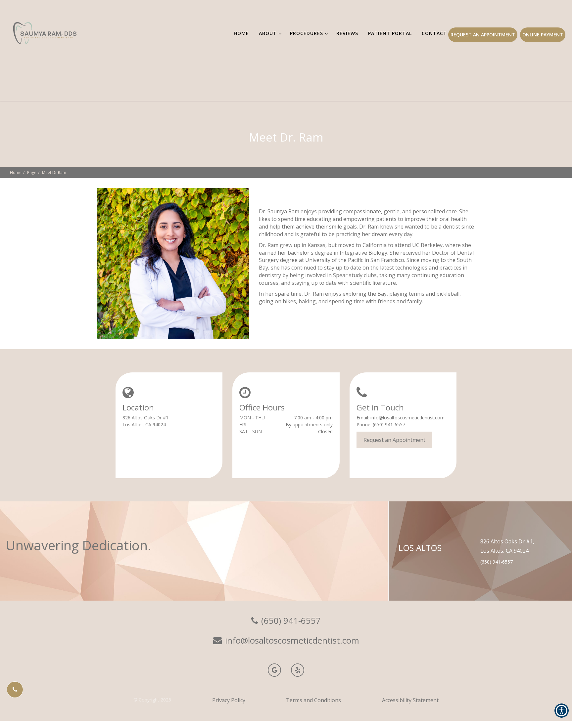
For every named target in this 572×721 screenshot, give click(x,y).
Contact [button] (434, 33)
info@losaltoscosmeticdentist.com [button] (407, 417)
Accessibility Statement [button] (410, 700)
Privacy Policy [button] (228, 700)
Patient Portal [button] (390, 33)
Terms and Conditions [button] (313, 700)
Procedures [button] (306, 33)
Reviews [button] (347, 33)
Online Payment (542, 34)
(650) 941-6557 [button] (389, 424)
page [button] (31, 172)
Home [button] (241, 33)
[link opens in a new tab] (274, 670)
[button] (15, 689)
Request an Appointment (483, 34)
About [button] (268, 33)
